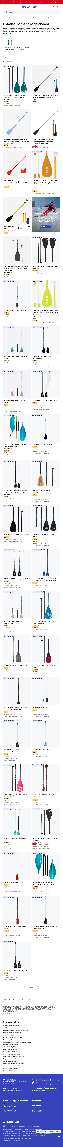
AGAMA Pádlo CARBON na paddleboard (17, 535)
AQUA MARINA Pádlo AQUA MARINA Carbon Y (44, 666)
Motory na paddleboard (10, 1039)
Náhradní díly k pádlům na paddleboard (14, 1047)
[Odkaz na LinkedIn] (15, 1110)
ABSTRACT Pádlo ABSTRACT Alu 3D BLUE (16, 839)
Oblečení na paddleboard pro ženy (13, 1056)
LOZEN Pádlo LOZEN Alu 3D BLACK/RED (45, 400)
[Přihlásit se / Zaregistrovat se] (54, 7)
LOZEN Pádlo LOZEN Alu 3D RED (14, 882)
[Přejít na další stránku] (37, 987)
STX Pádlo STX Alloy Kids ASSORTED (16, 971)
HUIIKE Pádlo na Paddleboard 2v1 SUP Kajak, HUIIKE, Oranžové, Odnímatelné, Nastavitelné (45, 183)
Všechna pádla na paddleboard (10, 48)
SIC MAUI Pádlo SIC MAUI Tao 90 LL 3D (16, 310)
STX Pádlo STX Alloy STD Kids (42, 444)
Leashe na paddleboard (10, 1068)
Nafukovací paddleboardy (11, 1025)
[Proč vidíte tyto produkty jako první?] (4, 62)
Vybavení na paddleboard (10, 1051)
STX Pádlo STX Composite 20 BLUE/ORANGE (42, 357)
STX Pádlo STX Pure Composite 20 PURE (17, 579)
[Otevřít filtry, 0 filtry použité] (5, 57)
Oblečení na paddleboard (10, 1049)
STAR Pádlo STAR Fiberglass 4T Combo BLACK (45, 536)
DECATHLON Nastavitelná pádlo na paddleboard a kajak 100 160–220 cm (16, 140)
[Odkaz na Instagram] (11, 1110)
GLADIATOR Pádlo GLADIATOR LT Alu (16, 665)
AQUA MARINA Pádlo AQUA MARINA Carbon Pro (44, 795)
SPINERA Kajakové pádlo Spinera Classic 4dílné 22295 (15, 445)
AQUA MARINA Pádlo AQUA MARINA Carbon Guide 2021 (44, 622)
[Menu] (5, 7)
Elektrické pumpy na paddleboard (13, 1066)
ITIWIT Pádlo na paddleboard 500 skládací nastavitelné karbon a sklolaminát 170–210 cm (43, 141)
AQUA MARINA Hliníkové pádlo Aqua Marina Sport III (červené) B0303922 (16, 491)
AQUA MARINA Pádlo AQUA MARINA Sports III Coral (16, 795)
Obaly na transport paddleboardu (13, 1032)
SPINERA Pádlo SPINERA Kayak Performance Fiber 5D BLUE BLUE (43, 883)
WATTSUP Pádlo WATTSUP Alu (42, 750)
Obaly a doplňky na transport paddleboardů (16, 1030)
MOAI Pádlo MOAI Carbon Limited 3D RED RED (16, 927)
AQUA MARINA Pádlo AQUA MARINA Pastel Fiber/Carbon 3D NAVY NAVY (44, 580)
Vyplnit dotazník (45, 226)
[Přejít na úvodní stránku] (29, 7)
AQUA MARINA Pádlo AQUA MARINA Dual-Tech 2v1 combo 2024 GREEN (16, 96)
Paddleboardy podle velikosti (12, 1028)
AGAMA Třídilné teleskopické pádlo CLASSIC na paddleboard (16, 708)
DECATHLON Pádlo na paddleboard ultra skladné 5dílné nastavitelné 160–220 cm (17, 182)
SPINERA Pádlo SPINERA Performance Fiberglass (44, 839)
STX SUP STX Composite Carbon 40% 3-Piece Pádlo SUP (45, 927)
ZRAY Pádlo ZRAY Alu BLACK (41, 707)
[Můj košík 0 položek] (58, 7)
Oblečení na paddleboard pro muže (13, 1063)
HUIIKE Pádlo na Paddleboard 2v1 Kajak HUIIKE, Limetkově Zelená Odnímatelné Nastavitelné (45, 312)
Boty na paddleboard (9, 1059)
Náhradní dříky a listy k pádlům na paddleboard (17, 1042)
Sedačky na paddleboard (10, 1044)
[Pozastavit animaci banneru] (55, 2)
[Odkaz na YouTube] (8, 1110)
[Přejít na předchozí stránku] (26, 987)
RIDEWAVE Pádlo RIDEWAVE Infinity (15, 356)
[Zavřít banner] (58, 2)
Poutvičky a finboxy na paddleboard (13, 1037)
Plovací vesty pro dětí (9, 1070)
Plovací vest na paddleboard (11, 1054)
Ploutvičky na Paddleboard (11, 1035)
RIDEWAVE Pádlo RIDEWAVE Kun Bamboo (43, 491)
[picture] (17, 79)
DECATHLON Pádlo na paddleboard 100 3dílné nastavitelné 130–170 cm (17, 228)
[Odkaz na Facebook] (4, 1110)
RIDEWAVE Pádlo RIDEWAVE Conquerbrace (13, 622)
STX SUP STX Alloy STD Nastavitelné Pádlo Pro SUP (16, 751)
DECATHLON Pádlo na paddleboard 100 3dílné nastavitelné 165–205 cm (45, 96)
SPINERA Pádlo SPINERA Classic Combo (45, 266)
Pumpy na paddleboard (10, 1061)
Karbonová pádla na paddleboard (23, 48)
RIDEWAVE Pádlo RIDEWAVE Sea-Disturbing (14, 401)
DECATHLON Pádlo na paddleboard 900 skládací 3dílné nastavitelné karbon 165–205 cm (17, 268)
